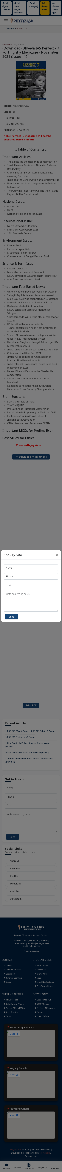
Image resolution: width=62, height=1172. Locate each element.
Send (11, 616)
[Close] (57, 554)
